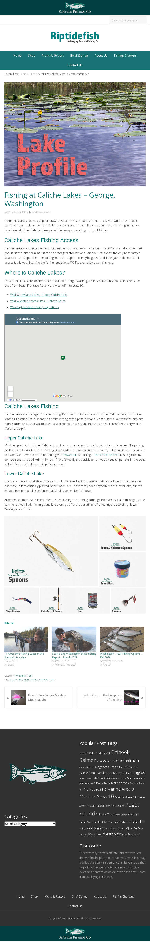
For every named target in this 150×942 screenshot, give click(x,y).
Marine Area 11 (125, 797)
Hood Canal (96, 773)
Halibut (83, 773)
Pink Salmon (117, 805)
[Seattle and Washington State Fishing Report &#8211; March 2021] (74, 639)
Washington (95, 834)
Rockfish (103, 822)
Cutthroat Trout (86, 767)
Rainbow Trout (46, 679)
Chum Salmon (104, 761)
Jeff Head (108, 773)
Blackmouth (87, 753)
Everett (132, 767)
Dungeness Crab (105, 767)
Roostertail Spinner (106, 455)
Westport (111, 834)
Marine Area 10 (96, 796)
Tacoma (83, 834)
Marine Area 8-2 (95, 789)
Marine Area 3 (119, 778)
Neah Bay (104, 805)
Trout (29, 675)
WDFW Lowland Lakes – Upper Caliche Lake (39, 295)
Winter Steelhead (129, 834)
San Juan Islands (119, 822)
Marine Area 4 (135, 778)
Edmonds (122, 767)
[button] (51, 551)
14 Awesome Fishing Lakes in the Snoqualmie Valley (24, 655)
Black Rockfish (103, 753)
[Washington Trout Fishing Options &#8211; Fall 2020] (122, 639)
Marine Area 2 (102, 778)
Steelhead (111, 828)
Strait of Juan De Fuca (130, 828)
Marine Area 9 (120, 789)
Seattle (138, 821)
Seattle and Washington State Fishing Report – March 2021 (74, 655)
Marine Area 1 (86, 778)
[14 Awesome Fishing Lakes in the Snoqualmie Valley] (26, 639)
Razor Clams (121, 814)
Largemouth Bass (122, 773)
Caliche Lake (15, 679)
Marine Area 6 (103, 783)
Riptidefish (73, 918)
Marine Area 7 (120, 783)
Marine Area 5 (87, 783)
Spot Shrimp (95, 828)
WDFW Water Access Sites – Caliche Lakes (37, 301)
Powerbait (70, 455)
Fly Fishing (20, 675)
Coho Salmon (126, 760)
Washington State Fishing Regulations (34, 307)
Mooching (93, 806)
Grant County (30, 679)
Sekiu (82, 828)
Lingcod (138, 772)
